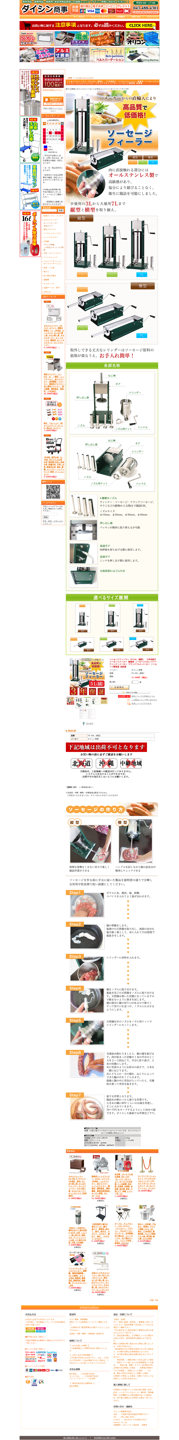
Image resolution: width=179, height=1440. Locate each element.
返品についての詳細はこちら (143, 696)
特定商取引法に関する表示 (105, 1438)
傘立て (46, 271)
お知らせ (47, 292)
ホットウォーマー (50, 223)
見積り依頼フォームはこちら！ (53, 109)
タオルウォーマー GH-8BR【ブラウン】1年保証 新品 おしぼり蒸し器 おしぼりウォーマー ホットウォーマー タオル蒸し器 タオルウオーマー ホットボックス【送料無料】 (78, 1186)
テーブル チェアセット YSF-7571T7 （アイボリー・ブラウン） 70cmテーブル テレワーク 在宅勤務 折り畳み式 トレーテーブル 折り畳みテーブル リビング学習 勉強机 (125, 1233)
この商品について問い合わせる (144, 700)
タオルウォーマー (50, 220)
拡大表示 (89, 723)
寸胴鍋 (46, 241)
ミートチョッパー (50, 257)
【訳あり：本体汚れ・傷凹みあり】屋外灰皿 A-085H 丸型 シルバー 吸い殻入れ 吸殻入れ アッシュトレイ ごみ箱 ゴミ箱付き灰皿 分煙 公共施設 (78, 1235)
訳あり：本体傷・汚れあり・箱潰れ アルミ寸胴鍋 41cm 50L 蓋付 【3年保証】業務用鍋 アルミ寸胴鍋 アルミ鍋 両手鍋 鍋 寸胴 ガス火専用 (147, 1231)
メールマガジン (49, 503)
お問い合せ (136, 17)
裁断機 (46, 280)
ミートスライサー (50, 237)
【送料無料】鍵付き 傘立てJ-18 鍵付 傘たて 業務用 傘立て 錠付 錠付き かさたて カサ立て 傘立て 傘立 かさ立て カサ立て (101, 1231)
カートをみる (79, 17)
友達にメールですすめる (141, 703)
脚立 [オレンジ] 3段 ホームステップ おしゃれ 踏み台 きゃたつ (53, 425)
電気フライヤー (49, 229)
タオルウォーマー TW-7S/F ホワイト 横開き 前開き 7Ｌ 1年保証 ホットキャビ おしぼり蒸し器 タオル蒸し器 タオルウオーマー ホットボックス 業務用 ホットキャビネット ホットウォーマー (54, 335)
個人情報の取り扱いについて (75, 1438)
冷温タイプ (48, 226)
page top (154, 1300)
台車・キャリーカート (52, 253)
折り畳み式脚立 (49, 276)
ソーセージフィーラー (52, 233)
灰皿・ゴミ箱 (48, 268)
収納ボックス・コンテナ (53, 216)
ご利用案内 (120, 17)
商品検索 (47, 208)
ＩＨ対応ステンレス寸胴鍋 (53, 248)
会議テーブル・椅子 (51, 288)
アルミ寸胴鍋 (48, 245)
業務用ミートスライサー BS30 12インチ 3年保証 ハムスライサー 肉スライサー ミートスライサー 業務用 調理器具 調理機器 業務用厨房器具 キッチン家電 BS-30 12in (102, 1186)
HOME (70, 78)
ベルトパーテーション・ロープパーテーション (53, 262)
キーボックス (48, 284)
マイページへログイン (100, 17)
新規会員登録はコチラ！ (53, 90)
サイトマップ (152, 17)
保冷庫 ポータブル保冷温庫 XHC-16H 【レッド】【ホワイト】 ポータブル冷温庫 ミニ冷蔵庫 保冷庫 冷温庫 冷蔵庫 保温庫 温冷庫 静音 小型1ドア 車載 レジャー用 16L (124, 1184)
